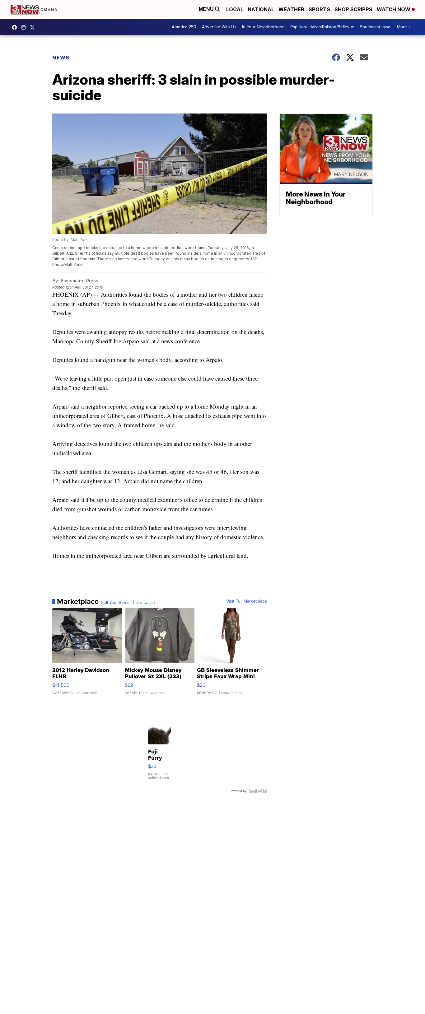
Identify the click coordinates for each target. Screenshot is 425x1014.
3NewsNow (16, 27)
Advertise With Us (219, 27)
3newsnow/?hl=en (25, 27)
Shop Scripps (353, 9)
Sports (319, 9)
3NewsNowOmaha (34, 27)
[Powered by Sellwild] (258, 791)
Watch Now (394, 9)
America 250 (184, 27)
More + (403, 27)
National (261, 9)
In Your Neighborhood (263, 27)
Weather (291, 9)
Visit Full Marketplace (246, 601)
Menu (207, 9)
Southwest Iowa (375, 27)
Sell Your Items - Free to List (128, 602)
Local (234, 9)
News (60, 57)
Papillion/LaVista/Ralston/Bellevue (322, 27)
